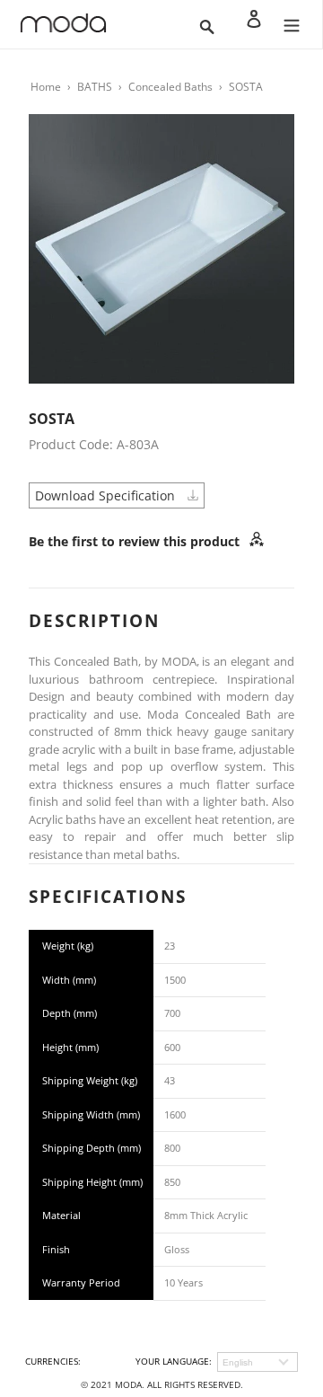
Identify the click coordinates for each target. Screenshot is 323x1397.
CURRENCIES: (53, 1361)
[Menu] (291, 24)
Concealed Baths (170, 86)
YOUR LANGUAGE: (173, 1361)
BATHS (94, 86)
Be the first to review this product (136, 541)
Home (46, 86)
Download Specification (107, 495)
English (238, 1362)
